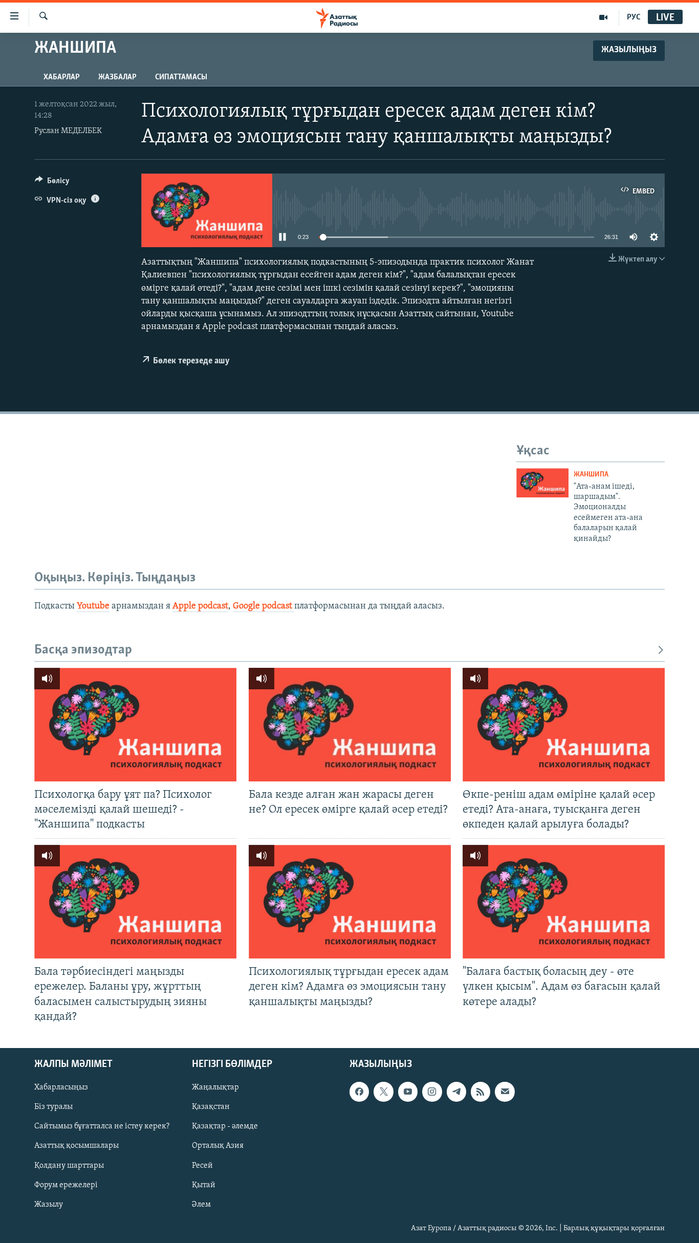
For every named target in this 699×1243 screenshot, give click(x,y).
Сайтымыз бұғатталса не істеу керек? (101, 1126)
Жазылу (48, 1204)
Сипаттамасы (181, 77)
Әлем (201, 1204)
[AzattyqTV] (603, 17)
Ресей (202, 1165)
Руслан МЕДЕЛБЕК (68, 131)
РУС (634, 17)
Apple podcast (200, 606)
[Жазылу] (504, 1091)
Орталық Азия (218, 1146)
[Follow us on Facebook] (359, 1091)
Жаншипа (591, 474)
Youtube (93, 606)
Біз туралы (53, 1107)
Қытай (203, 1185)
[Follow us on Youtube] (408, 1091)
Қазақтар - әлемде (225, 1126)
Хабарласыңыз (61, 1087)
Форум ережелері (66, 1185)
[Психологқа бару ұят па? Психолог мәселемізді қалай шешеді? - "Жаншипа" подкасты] (135, 724)
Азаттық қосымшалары (76, 1146)
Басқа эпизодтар (83, 650)
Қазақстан (211, 1107)
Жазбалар (117, 77)
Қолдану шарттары (69, 1165)
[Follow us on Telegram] (456, 1091)
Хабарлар (61, 77)
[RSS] (480, 1091)
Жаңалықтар (215, 1087)
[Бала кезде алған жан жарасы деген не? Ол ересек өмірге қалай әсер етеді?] (350, 724)
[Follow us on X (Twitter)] (383, 1091)
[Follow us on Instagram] (432, 1091)
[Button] (52, 183)
